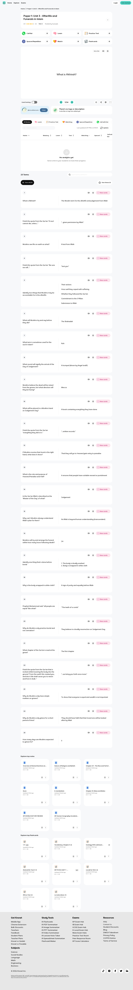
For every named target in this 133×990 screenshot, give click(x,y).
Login (116, 3)
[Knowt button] (108, 20)
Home (9, 3)
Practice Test (53, 122)
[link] (35, 770)
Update (105, 128)
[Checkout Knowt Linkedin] (127, 971)
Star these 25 (106, 182)
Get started (125, 3)
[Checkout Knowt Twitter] (121, 971)
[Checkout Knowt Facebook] (115, 971)
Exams (23, 3)
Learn (40, 122)
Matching (69, 122)
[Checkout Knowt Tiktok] (103, 971)
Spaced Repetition (85, 122)
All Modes (27, 122)
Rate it (41, 23)
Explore (16, 3)
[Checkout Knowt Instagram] (109, 971)
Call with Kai (104, 122)
